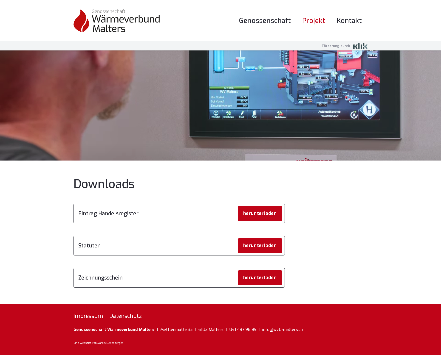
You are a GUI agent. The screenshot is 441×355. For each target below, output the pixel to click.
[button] (368, 21)
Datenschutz (125, 316)
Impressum (88, 316)
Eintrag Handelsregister (108, 213)
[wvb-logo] (117, 20)
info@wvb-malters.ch (282, 329)
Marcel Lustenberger (110, 343)
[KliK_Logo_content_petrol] (360, 46)
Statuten (89, 245)
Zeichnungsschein (100, 277)
